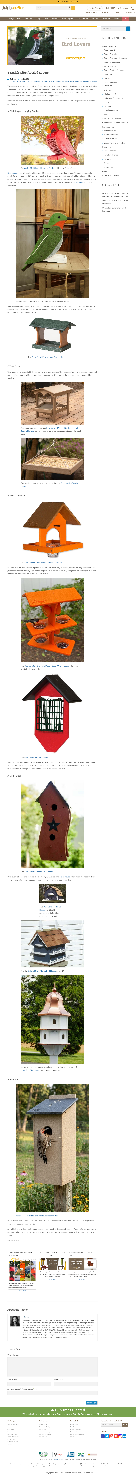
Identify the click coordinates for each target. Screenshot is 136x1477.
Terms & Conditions (12, 1436)
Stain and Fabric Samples (77, 1434)
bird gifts (15, 81)
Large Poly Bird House (30, 1070)
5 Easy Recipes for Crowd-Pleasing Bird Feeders (81, 1254)
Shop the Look (74, 1427)
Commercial (106, 19)
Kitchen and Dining (112, 94)
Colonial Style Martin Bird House (42, 971)
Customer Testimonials (45, 1434)
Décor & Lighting (67, 19)
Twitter (107, 1436)
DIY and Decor (110, 151)
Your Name (12, 1380)
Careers (9, 1444)
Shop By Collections (75, 1429)
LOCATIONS (105, 13)
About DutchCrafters (13, 1424)
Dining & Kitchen (14, 19)
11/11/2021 (24, 79)
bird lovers (22, 81)
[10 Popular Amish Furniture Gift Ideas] (53, 1264)
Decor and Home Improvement (111, 84)
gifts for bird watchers (48, 81)
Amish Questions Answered (115, 58)
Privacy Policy (11, 1439)
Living (38, 19)
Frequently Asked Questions (46, 1431)
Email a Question (58, 1459)
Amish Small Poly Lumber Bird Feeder (47, 357)
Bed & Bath (28, 19)
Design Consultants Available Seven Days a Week (68, 2)
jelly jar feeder (84, 81)
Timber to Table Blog (44, 1427)
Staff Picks (108, 167)
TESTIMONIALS (129, 13)
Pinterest (116, 1436)
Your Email (59, 1380)
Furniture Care (43, 1436)
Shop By (95, 19)
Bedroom (108, 74)
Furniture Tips (108, 127)
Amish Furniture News (111, 119)
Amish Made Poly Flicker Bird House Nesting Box (37, 1216)
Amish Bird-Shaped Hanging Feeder (39, 168)
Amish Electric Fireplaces (114, 70)
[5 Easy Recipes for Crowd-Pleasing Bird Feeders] (83, 1272)
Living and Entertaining (113, 98)
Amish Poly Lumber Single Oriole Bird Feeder (43, 563)
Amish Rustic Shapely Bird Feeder (38, 872)
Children (107, 79)
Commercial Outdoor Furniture (115, 123)
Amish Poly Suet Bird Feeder (36, 757)
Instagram (120, 1436)
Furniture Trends (111, 155)
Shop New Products (75, 1431)
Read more (22, 1279)
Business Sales (11, 1431)
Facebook (103, 1436)
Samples (116, 19)
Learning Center (43, 1424)
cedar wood (78, 182)
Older (104, 172)
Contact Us (10, 1427)
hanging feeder (74, 81)
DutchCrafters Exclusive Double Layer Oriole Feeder (46, 666)
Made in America (12, 1434)
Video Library (42, 1429)
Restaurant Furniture (111, 176)
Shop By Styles (74, 1424)
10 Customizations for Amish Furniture (114, 209)
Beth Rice (13, 79)
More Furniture (83, 19)
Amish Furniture (109, 67)
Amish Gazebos (112, 110)
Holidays (107, 159)
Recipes (107, 163)
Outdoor (55, 19)
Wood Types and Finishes (114, 143)
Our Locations (11, 1429)
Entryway (108, 90)
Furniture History (111, 135)
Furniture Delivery (12, 1441)
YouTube (111, 1436)
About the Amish (109, 46)
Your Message (13, 1355)
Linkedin (124, 1436)
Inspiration (106, 147)
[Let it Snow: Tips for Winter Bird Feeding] (23, 1264)
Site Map (72, 1436)
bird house (65, 877)
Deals (125, 19)
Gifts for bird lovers (33, 81)
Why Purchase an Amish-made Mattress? (115, 202)
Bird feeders (12, 173)
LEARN (117, 13)
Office (46, 19)
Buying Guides (110, 131)
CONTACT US (91, 13)
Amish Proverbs (110, 54)
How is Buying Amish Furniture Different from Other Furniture (115, 194)
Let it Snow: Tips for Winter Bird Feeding (21, 1254)
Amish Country (110, 50)
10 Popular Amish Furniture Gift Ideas (52, 1254)
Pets (106, 114)
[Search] (128, 28)
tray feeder (94, 81)
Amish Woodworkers (113, 62)
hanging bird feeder (62, 81)
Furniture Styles (110, 139)
